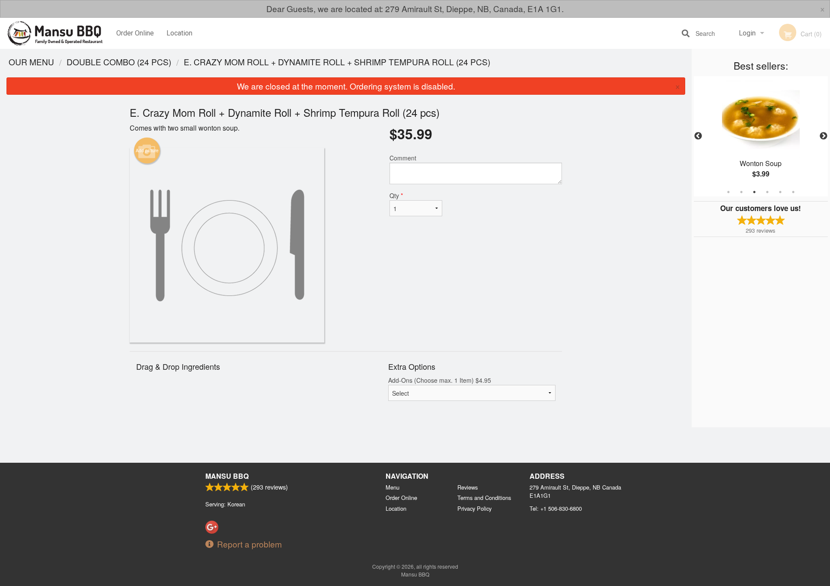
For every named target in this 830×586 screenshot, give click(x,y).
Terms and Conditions (484, 497)
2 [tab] (741, 192)
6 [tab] (793, 192)
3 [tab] (754, 192)
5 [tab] (780, 192)
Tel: (556, 508)
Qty (396, 195)
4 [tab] (767, 192)
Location (179, 33)
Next (823, 136)
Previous (698, 136)
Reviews (467, 487)
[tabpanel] (761, 136)
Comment (402, 158)
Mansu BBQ (227, 476)
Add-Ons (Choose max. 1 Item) (439, 380)
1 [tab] (728, 192)
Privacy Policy (474, 508)
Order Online (135, 33)
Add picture (147, 150)
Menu (392, 487)
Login (747, 33)
